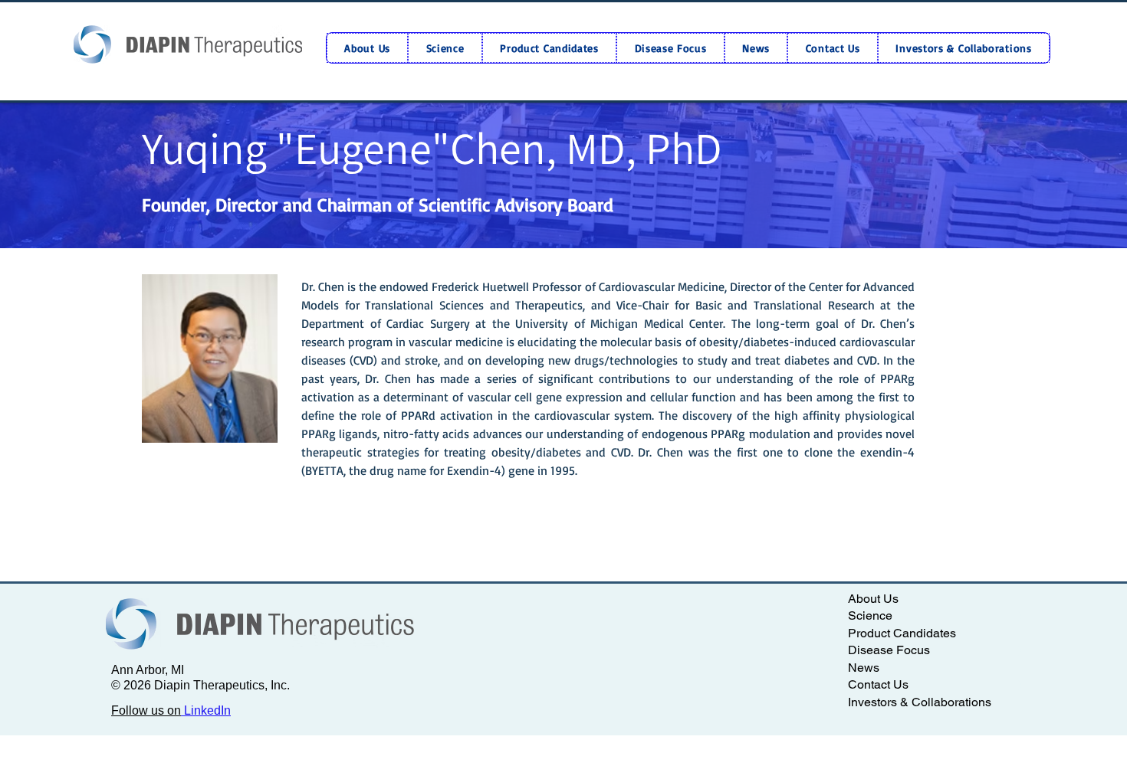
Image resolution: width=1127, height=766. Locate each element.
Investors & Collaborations (919, 702)
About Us (873, 599)
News (863, 668)
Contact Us (878, 684)
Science (870, 615)
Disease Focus (889, 650)
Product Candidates (902, 633)
